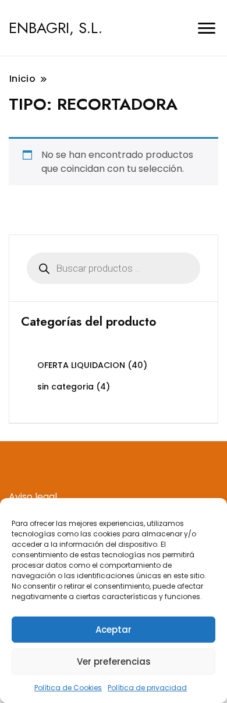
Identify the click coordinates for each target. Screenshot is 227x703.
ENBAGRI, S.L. (55, 28)
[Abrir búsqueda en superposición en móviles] (113, 268)
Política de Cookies (68, 688)
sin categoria (65, 386)
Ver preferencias (114, 661)
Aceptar (113, 629)
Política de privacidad (147, 688)
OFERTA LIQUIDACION (81, 365)
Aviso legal (33, 496)
